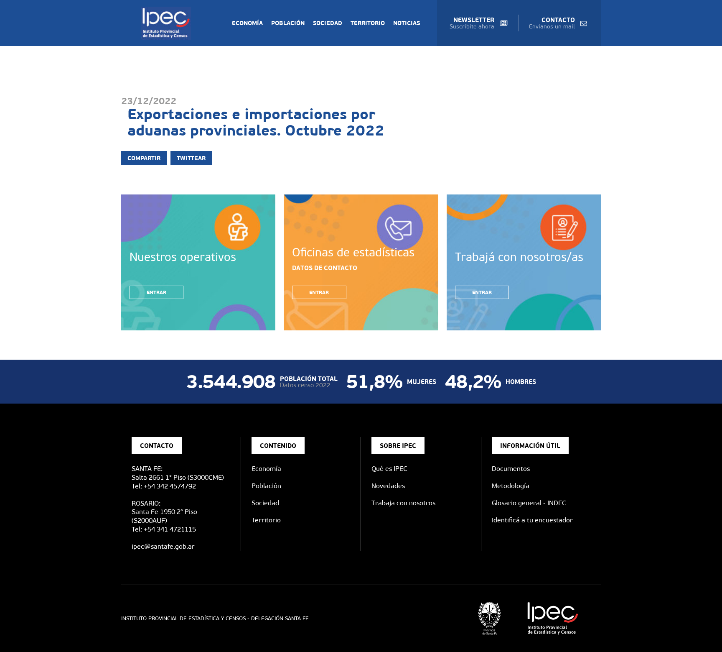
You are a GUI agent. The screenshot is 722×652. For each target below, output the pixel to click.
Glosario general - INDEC (529, 503)
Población (288, 23)
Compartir (143, 158)
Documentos (511, 469)
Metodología (510, 486)
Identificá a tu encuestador (532, 520)
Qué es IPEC (389, 469)
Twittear (191, 158)
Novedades (388, 486)
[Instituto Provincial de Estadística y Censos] (167, 23)
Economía (247, 23)
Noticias (406, 23)
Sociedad (327, 23)
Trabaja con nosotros (403, 503)
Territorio (368, 23)
